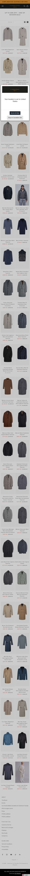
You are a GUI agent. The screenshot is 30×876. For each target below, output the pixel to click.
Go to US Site (15, 113)
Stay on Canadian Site (15, 117)
